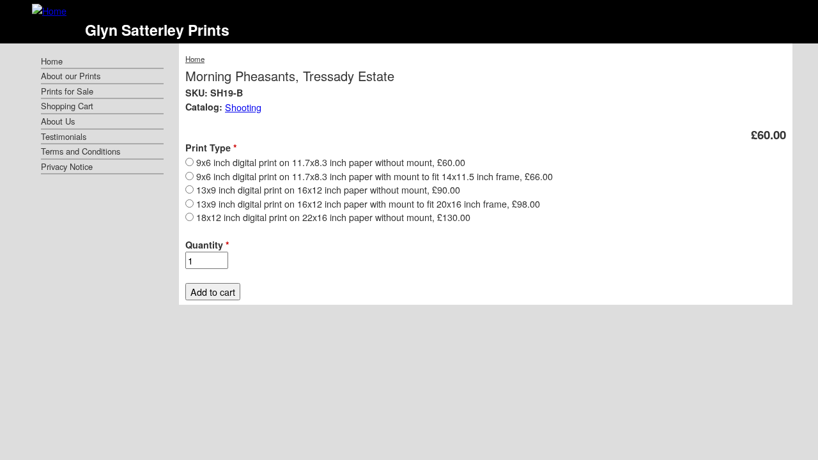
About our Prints (70, 76)
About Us (58, 121)
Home (194, 59)
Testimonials (63, 136)
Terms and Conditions (80, 151)
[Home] (49, 11)
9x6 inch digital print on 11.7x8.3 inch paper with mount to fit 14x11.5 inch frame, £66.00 (374, 176)
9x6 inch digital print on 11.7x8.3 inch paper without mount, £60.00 (330, 162)
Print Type (211, 147)
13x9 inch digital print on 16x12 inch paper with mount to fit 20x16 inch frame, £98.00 (368, 203)
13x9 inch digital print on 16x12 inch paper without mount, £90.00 (328, 189)
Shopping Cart (67, 106)
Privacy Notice (67, 166)
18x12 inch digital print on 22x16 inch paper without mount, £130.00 (333, 217)
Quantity (207, 244)
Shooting (243, 107)
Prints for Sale (67, 91)
